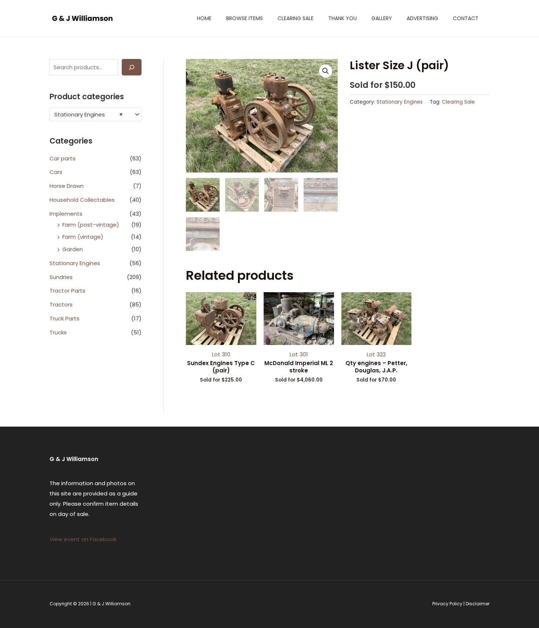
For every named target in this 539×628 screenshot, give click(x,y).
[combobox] (96, 114)
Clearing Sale (296, 18)
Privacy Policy (447, 604)
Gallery (381, 18)
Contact (465, 18)
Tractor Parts (67, 290)
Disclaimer (477, 604)
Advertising (422, 18)
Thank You (342, 18)
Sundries (61, 277)
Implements (66, 214)
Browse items (244, 18)
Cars (56, 172)
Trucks (58, 332)
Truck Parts (65, 318)
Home (204, 18)
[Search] (132, 67)
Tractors (61, 304)
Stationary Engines (75, 263)
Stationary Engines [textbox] (88, 114)
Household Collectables (82, 200)
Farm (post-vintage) (90, 224)
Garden (72, 249)
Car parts (63, 158)
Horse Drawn (67, 186)
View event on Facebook (83, 539)
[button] (325, 71)
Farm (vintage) (82, 237)
